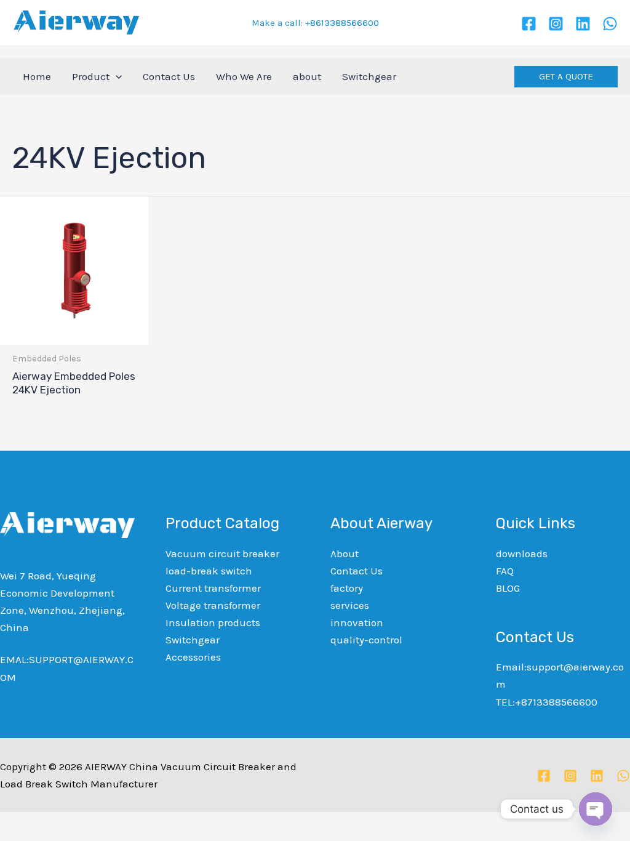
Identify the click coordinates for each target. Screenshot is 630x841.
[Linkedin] (583, 23)
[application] (116, 76)
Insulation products (212, 622)
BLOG (508, 588)
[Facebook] (528, 23)
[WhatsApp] (610, 23)
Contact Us (356, 571)
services (349, 605)
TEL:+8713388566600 (546, 702)
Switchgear (192, 640)
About (344, 553)
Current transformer (213, 588)
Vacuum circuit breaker (222, 553)
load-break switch (208, 571)
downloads (522, 553)
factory (346, 588)
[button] (566, 76)
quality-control (366, 640)
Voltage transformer (212, 605)
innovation (356, 622)
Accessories (193, 657)
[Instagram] (556, 23)
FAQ (505, 571)
